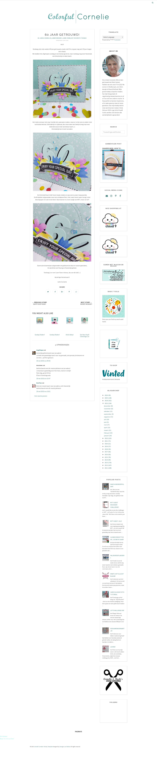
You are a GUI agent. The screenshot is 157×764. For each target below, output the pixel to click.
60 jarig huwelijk (45, 38)
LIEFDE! (112, 647)
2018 (106, 449)
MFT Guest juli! (116, 521)
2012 (106, 465)
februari (107, 433)
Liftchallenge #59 (117, 610)
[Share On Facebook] (55, 291)
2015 (106, 457)
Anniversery (57, 38)
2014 (106, 460)
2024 (106, 400)
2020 (106, 444)
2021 (106, 441)
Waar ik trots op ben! (7, 739)
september (108, 414)
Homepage (3, 736)
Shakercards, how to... (112, 148)
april (105, 427)
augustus (107, 417)
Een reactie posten (41, 396)
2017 (106, 452)
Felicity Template (48, 746)
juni (105, 422)
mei (105, 425)
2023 (106, 403)
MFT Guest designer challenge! (114, 505)
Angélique (40, 350)
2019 (106, 446)
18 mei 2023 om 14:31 (43, 391)
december (107, 406)
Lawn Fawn (67, 38)
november (107, 409)
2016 (106, 454)
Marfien (39, 383)
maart (106, 430)
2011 (106, 468)
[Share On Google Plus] (62, 291)
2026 (106, 395)
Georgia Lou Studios (65, 746)
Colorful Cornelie (38, 746)
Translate (117, 40)
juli (105, 419)
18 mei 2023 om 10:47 (43, 378)
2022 (106, 438)
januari (106, 436)
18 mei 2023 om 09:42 (43, 361)
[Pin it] (69, 291)
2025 (106, 398)
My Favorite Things (79, 38)
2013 (106, 462)
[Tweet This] (48, 291)
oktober (107, 411)
